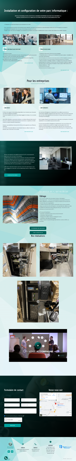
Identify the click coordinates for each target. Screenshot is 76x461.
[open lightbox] (38, 345)
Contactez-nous (12, 175)
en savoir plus (29, 63)
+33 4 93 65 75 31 (35, 449)
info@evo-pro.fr (35, 451)
